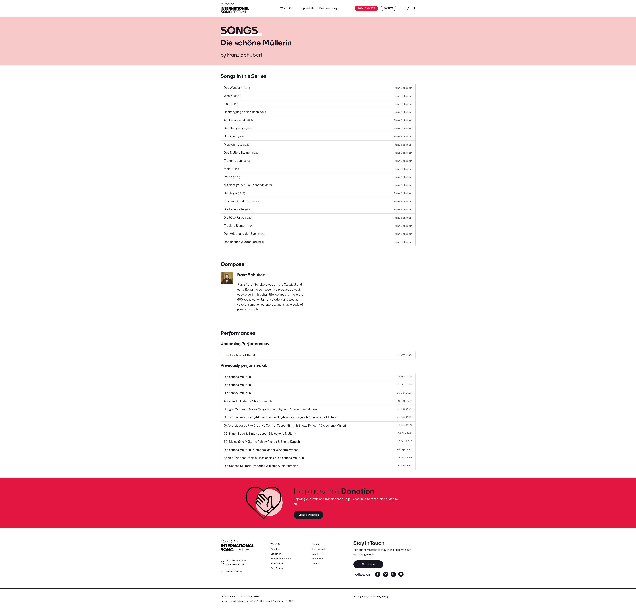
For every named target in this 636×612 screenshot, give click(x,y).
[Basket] (407, 8)
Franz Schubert (244, 55)
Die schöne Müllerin (237, 377)
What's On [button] (286, 8)
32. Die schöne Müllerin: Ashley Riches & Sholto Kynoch (262, 441)
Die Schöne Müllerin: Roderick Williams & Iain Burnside (261, 466)
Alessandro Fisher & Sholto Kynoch (248, 401)
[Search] (414, 8)
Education (275, 553)
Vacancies (317, 558)
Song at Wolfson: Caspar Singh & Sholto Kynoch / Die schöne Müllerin (271, 409)
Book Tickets (366, 8)
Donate (388, 8)
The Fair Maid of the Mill (240, 355)
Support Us (307, 8)
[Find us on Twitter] (385, 574)
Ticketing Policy (379, 596)
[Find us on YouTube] (401, 574)
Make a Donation (308, 514)
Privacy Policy (361, 596)
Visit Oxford (276, 563)
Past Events (276, 568)
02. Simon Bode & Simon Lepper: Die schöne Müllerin (260, 433)
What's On (275, 544)
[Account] (401, 8)
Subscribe (368, 564)
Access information (280, 558)
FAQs (315, 553)
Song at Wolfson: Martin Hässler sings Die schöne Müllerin (264, 457)
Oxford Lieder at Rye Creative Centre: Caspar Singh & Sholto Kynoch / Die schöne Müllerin (286, 425)
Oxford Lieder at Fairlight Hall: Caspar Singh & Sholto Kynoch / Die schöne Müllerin (280, 417)
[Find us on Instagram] (393, 574)
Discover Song (328, 8)
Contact (316, 563)
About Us (275, 549)
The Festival (318, 549)
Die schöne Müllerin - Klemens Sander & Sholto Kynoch (261, 450)
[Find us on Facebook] (377, 574)
